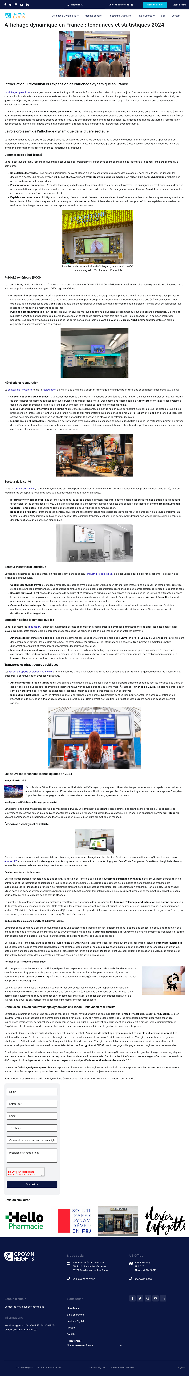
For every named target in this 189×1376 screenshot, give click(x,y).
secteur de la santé (24, 488)
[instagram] (16, 4)
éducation (34, 626)
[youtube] (21, 4)
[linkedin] (27, 4)
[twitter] (10, 4)
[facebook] (5, 4)
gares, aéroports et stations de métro (30, 671)
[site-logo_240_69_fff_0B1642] (19, 1253)
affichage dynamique (18, 92)
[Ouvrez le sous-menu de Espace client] (187, 4)
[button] (94, 1345)
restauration (49, 389)
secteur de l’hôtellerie (20, 389)
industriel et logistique (99, 573)
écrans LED (10, 861)
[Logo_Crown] (15, 14)
